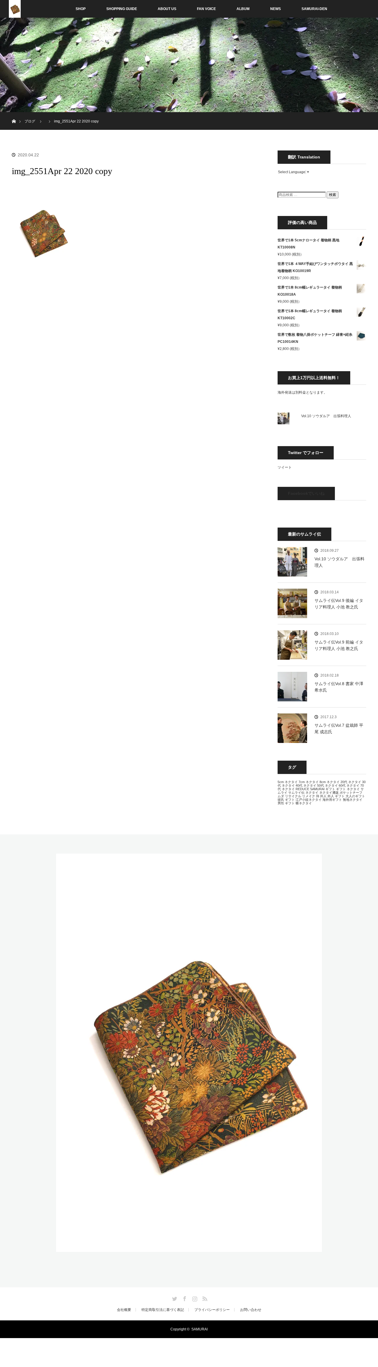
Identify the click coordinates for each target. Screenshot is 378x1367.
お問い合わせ (250, 1310)
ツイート (285, 467)
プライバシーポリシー (212, 1310)
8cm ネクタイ (330, 782)
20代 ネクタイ (350, 782)
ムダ (281, 796)
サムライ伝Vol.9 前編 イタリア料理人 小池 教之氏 (339, 645)
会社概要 (124, 1310)
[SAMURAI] (189, 1248)
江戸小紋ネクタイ (309, 799)
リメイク (308, 796)
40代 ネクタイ (306, 785)
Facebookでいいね (306, 493)
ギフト (330, 789)
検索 (332, 195)
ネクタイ (311, 792)
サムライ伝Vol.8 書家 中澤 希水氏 (339, 686)
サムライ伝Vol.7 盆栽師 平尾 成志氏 (339, 728)
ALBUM (243, 9)
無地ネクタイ (352, 799)
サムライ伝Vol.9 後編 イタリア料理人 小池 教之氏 (339, 603)
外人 (323, 796)
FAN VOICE (206, 9)
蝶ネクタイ (304, 803)
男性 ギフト (286, 803)
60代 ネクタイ (349, 785)
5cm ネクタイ (288, 782)
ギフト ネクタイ (348, 789)
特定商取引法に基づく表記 (162, 1310)
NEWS (275, 9)
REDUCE (302, 789)
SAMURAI (317, 789)
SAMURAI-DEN (314, 9)
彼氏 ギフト (286, 799)
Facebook (184, 1297)
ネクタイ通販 (329, 792)
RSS (204, 1297)
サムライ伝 (296, 792)
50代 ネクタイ (327, 785)
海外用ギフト (332, 799)
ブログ (30, 121)
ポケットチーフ (351, 792)
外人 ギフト (336, 796)
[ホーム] (14, 114)
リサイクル (293, 796)
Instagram (194, 1297)
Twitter (174, 1297)
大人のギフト (355, 796)
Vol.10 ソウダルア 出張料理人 (326, 416)
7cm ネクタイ (309, 782)
